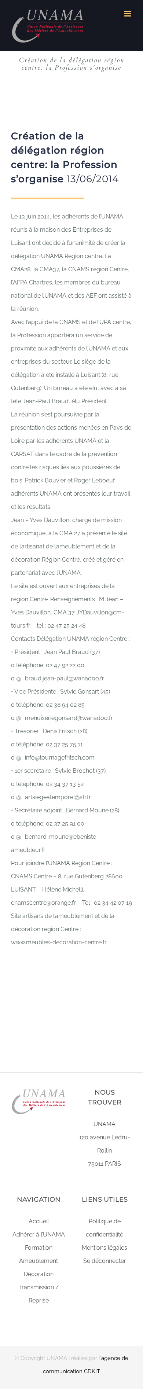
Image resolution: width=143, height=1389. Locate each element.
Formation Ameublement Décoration (38, 1261)
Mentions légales (104, 1247)
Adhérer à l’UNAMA (38, 1234)
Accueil (39, 1221)
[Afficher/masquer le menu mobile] (128, 14)
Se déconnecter (104, 1260)
